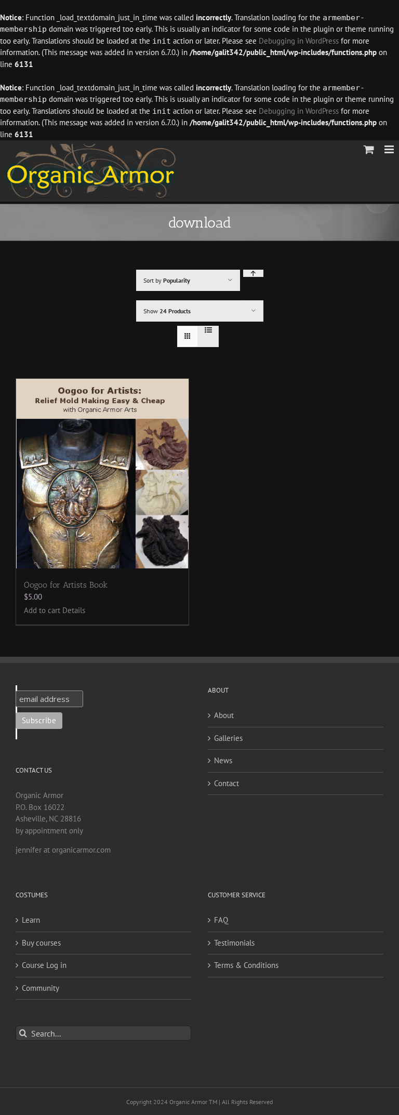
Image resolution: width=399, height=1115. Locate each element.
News (223, 760)
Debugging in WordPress (299, 41)
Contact (226, 783)
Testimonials (234, 943)
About (224, 715)
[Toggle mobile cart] (369, 149)
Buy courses (41, 943)
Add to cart (42, 610)
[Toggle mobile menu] (389, 149)
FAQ (221, 920)
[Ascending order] (253, 273)
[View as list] (208, 330)
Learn (31, 920)
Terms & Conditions (246, 965)
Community (40, 988)
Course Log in (44, 965)
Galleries (228, 738)
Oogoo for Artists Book (66, 585)
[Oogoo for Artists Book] (102, 473)
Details (73, 610)
